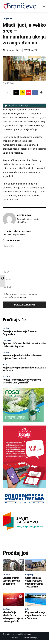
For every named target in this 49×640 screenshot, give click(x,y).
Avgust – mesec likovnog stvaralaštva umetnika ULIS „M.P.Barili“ (22, 381)
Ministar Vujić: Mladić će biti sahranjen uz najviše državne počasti (23, 357)
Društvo (6, 328)
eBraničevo (24, 215)
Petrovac (26, 231)
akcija (17, 231)
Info (5, 364)
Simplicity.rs (26, 634)
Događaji (7, 18)
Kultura (6, 376)
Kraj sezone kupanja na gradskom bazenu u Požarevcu (35, 615)
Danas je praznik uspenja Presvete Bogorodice (11, 580)
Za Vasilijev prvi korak (14, 234)
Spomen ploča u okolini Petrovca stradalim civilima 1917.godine (34, 582)
